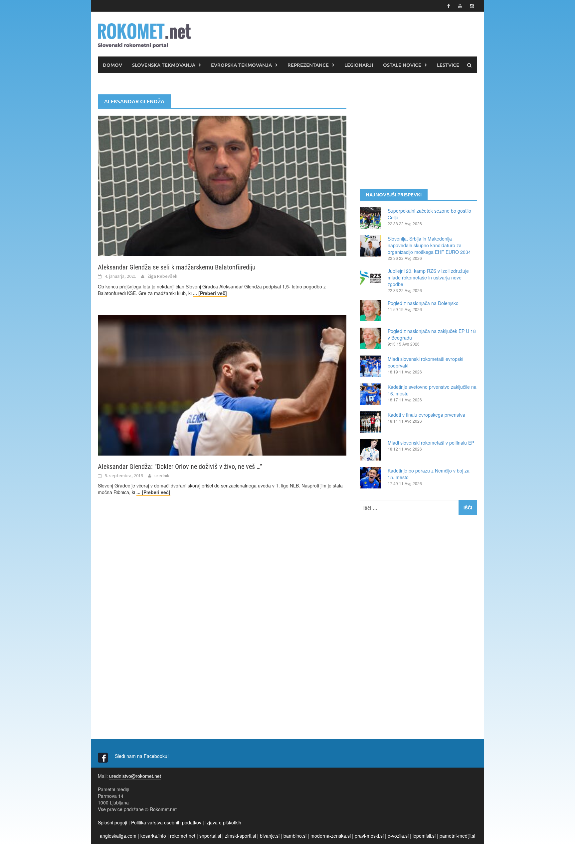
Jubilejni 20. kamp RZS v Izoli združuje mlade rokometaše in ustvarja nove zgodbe (428, 277)
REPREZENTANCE (308, 64)
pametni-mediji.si (457, 835)
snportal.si (210, 835)
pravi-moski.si (369, 835)
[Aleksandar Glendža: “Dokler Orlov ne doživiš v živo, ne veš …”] (222, 384)
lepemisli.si (424, 835)
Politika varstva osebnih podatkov (166, 822)
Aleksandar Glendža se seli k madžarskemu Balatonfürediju (177, 267)
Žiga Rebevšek (162, 276)
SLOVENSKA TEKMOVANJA (163, 64)
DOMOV (112, 64)
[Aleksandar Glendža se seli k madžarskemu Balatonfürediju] (222, 185)
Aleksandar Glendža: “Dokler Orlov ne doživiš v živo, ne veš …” (180, 467)
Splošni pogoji (112, 822)
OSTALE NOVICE (402, 64)
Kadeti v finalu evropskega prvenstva (426, 414)
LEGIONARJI (358, 64)
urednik (161, 475)
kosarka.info (153, 835)
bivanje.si (270, 835)
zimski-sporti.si (240, 835)
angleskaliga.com (118, 835)
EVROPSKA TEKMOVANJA (241, 64)
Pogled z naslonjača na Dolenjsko (423, 303)
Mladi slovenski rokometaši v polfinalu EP (431, 442)
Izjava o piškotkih (223, 822)
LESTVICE (448, 64)
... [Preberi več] (210, 293)
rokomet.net (182, 835)
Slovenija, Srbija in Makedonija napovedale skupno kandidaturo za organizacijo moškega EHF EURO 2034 (429, 245)
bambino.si (295, 835)
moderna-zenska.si (330, 835)
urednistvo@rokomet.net (135, 776)
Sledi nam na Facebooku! (142, 756)
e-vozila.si (398, 835)
